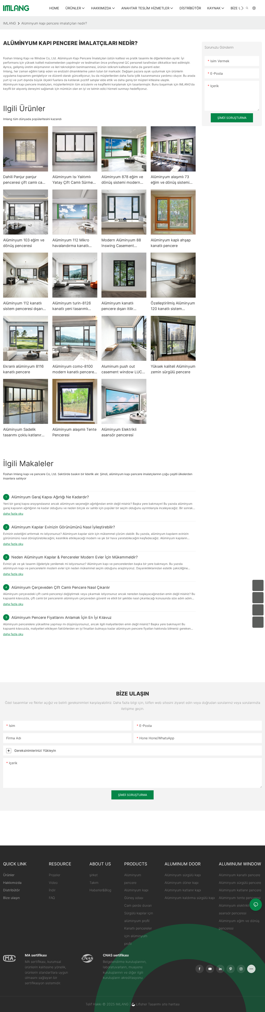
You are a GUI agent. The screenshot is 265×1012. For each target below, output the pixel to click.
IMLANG (9, 23)
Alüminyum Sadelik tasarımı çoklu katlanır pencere (22, 432)
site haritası (171, 1004)
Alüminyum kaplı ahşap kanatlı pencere (171, 243)
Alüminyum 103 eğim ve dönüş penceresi (23, 243)
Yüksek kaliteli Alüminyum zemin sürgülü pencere (173, 369)
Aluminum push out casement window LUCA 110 (123, 369)
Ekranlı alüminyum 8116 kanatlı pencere (23, 369)
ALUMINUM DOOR (183, 863)
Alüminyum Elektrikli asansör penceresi (118, 432)
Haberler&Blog (100, 890)
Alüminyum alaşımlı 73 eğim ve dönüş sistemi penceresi (170, 180)
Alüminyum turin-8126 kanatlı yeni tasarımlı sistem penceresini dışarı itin (73, 306)
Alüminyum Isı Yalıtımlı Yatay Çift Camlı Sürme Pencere (72, 180)
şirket (93, 875)
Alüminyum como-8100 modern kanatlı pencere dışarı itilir (73, 369)
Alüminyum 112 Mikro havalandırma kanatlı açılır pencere (70, 243)
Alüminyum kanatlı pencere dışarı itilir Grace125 (117, 306)
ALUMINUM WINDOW (240, 863)
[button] (242, 8)
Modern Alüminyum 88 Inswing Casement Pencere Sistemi (121, 243)
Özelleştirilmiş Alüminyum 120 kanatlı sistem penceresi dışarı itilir (173, 306)
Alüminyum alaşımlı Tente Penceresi (74, 432)
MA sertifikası (36, 955)
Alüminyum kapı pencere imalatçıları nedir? (54, 23)
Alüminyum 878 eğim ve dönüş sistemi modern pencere (122, 180)
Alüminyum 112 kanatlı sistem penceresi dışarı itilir (23, 306)
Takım (94, 883)
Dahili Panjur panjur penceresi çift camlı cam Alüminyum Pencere (24, 180)
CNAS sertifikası (116, 955)
